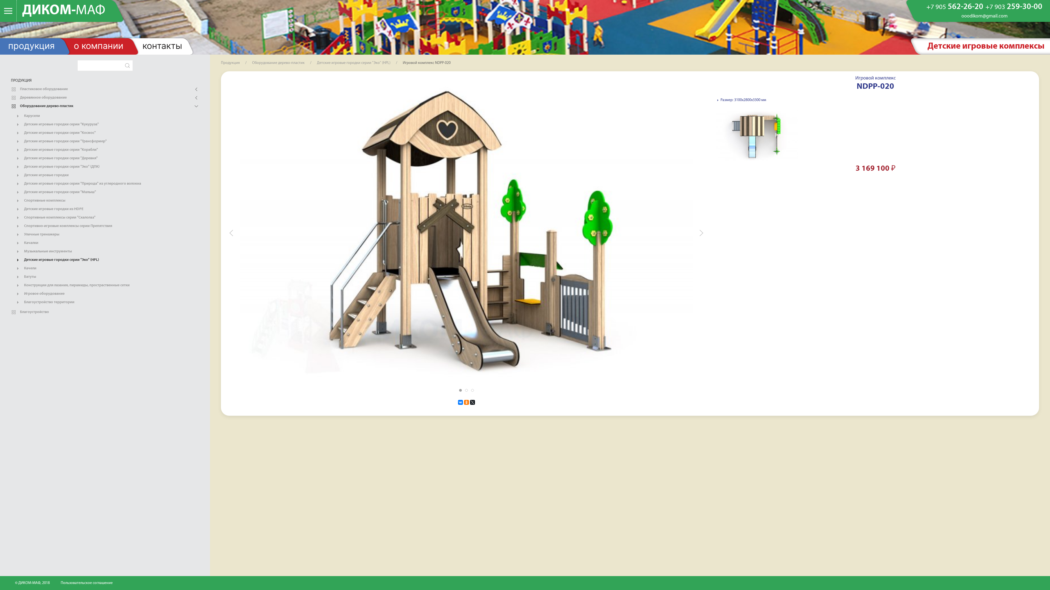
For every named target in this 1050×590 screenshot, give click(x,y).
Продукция (31, 45)
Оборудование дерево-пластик (46, 106)
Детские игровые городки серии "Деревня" (60, 158)
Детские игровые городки (46, 175)
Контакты (162, 45)
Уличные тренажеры (41, 234)
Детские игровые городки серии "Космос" (59, 133)
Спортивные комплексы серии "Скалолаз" (59, 218)
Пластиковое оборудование (43, 89)
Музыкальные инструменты (47, 251)
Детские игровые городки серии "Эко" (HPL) (61, 260)
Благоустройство (34, 312)
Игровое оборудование (44, 294)
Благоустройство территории (48, 302)
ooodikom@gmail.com (984, 16)
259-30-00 (1013, 7)
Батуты (29, 277)
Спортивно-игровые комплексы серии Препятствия (67, 226)
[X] (472, 402)
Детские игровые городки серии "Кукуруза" (61, 124)
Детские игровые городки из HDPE (53, 209)
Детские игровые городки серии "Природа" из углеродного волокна (82, 184)
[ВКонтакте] (460, 402)
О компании (98, 45)
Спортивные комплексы (44, 201)
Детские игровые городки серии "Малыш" (59, 192)
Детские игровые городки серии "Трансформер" (65, 141)
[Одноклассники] (466, 402)
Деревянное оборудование (43, 98)
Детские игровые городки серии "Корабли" (60, 150)
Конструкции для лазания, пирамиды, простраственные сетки (76, 285)
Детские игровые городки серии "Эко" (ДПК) (61, 167)
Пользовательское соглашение (87, 583)
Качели (29, 268)
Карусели (31, 116)
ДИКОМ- (63, 11)
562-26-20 (954, 7)
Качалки (30, 243)
